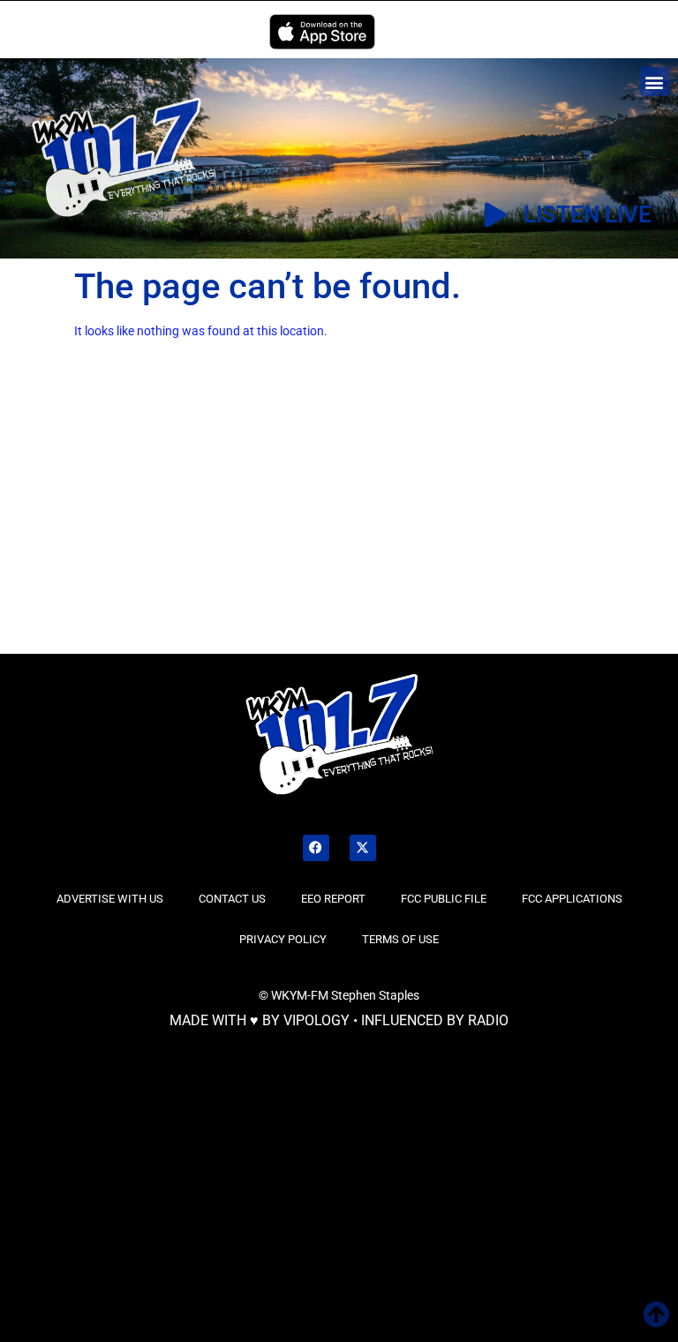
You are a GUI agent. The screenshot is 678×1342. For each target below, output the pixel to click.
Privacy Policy (283, 939)
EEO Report (333, 898)
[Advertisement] (150, 520)
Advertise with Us (109, 898)
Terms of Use (400, 939)
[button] (654, 81)
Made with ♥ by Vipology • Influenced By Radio (339, 1020)
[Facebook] (316, 848)
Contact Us (232, 898)
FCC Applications (572, 898)
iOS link (322, 31)
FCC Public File (443, 898)
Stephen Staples (375, 995)
